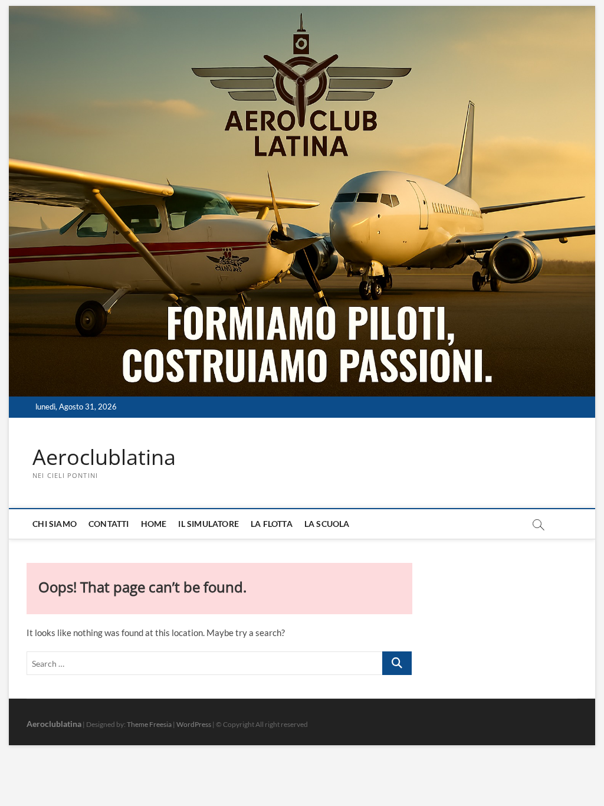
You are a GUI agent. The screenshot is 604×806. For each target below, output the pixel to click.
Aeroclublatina (104, 457)
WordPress (193, 724)
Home (154, 524)
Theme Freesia (149, 724)
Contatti (108, 524)
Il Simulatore (208, 524)
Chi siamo (54, 524)
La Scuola (327, 524)
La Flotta (272, 524)
